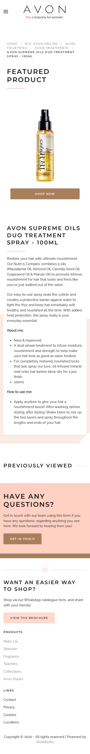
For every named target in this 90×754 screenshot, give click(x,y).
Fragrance (11, 656)
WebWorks (45, 742)
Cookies (9, 715)
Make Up (10, 641)
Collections (12, 671)
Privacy (9, 707)
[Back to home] (45, 11)
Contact (9, 700)
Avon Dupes (13, 679)
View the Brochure (29, 618)
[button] (5, 11)
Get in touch (22, 539)
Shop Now (45, 194)
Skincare (10, 649)
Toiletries (10, 664)
